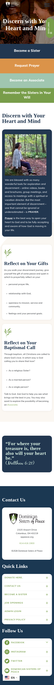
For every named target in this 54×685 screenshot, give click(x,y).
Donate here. (14, 578)
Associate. (12, 405)
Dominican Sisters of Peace (26, 670)
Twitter (16, 661)
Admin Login (13, 611)
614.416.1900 (27, 543)
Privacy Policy (15, 620)
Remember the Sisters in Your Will (27, 95)
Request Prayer (27, 66)
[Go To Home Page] (27, 519)
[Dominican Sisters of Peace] (12, 6)
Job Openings (14, 603)
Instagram (18, 652)
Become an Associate (27, 80)
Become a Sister (27, 51)
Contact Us (12, 586)
